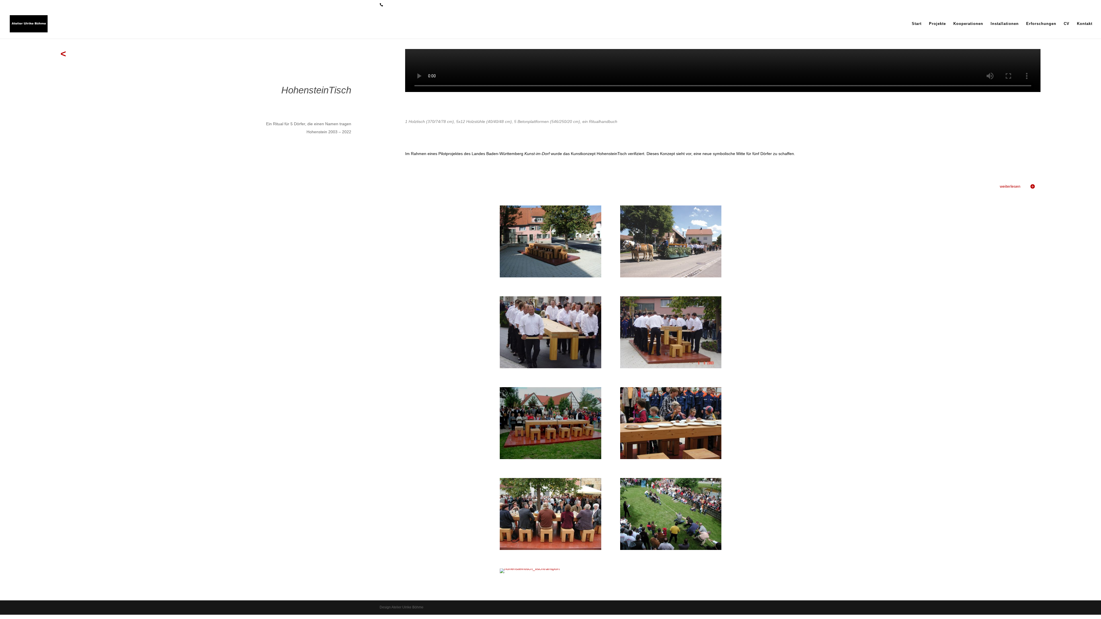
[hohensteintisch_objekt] (550, 276)
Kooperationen (968, 24)
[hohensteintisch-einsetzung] (671, 367)
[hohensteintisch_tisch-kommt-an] (671, 276)
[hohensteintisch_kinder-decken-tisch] (671, 457)
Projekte (937, 24)
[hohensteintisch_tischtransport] (530, 568)
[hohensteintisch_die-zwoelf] (550, 548)
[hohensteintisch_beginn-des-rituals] (550, 457)
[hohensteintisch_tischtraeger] (550, 367)
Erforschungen (1041, 24)
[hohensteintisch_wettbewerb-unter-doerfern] (671, 548)
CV (1066, 24)
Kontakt (1084, 24)
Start (917, 24)
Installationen (1005, 24)
